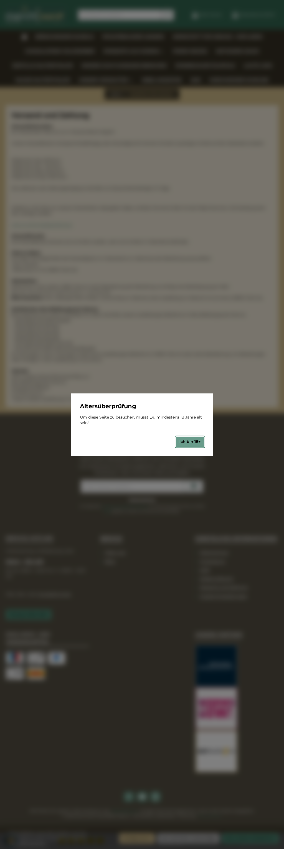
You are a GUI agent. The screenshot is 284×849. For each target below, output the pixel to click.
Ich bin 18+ (190, 442)
